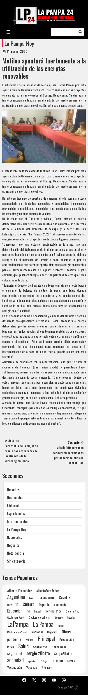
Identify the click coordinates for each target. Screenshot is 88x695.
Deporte (44, 604)
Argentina (16, 596)
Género (59, 617)
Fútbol (37, 611)
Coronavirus (46, 597)
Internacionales (17, 521)
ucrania (71, 661)
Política (29, 640)
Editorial (13, 505)
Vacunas (31, 667)
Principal (46, 638)
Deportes (13, 489)
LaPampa (18, 623)
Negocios (13, 545)
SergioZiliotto (63, 653)
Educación (14, 610)
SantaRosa (40, 646)
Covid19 (65, 597)
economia (60, 604)
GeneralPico (72, 611)
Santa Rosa (59, 646)
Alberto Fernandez (19, 590)
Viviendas (47, 667)
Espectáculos (16, 513)
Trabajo (44, 661)
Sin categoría (16, 561)
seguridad (14, 653)
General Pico (53, 611)
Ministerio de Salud (17, 632)
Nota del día (15, 553)
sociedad (15, 659)
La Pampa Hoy (19, 43)
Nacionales (14, 537)
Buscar (80, 32)
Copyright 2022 (66, 687)
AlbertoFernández (47, 590)
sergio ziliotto (38, 653)
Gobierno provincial (39, 617)
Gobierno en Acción (16, 617)
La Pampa (43, 624)
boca (31, 598)
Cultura (29, 604)
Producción (66, 639)
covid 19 (13, 604)
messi (61, 625)
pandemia (14, 639)
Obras (66, 631)
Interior (71, 617)
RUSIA (10, 647)
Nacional (37, 631)
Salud (23, 646)
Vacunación (14, 667)
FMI (28, 611)
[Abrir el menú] (8, 32)
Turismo (57, 660)
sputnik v (32, 661)
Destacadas (15, 497)
